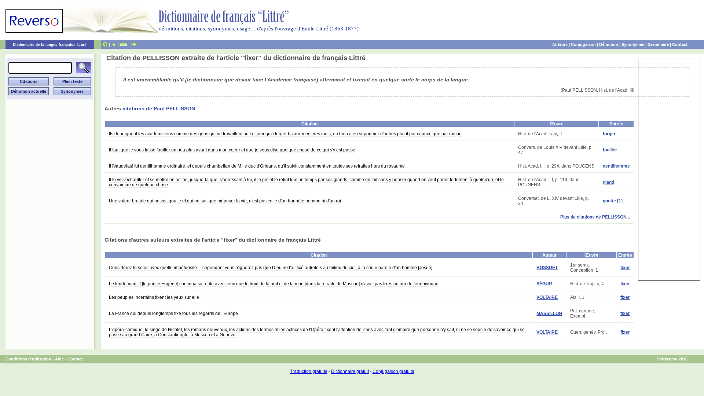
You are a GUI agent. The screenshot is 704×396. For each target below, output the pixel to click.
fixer (625, 267)
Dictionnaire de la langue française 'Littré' (50, 45)
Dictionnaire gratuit (350, 371)
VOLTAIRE (547, 297)
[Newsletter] (123, 44)
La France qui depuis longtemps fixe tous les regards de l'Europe (173, 313)
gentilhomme (616, 166)
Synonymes (633, 44)
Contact (680, 44)
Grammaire (658, 44)
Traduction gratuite (308, 371)
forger (609, 133)
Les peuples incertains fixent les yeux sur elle (154, 297)
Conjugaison (583, 44)
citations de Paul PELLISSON (158, 108)
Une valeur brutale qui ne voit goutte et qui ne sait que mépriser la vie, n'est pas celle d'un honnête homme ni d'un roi (225, 200)
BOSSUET (547, 267)
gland (608, 182)
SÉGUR (544, 283)
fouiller (610, 150)
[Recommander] (134, 44)
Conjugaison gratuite (393, 371)
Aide (59, 359)
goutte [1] (613, 200)
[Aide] (105, 44)
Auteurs (560, 44)
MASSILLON (549, 313)
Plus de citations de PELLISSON (593, 217)
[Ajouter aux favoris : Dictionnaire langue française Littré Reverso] (114, 44)
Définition (608, 44)
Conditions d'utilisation (28, 359)
